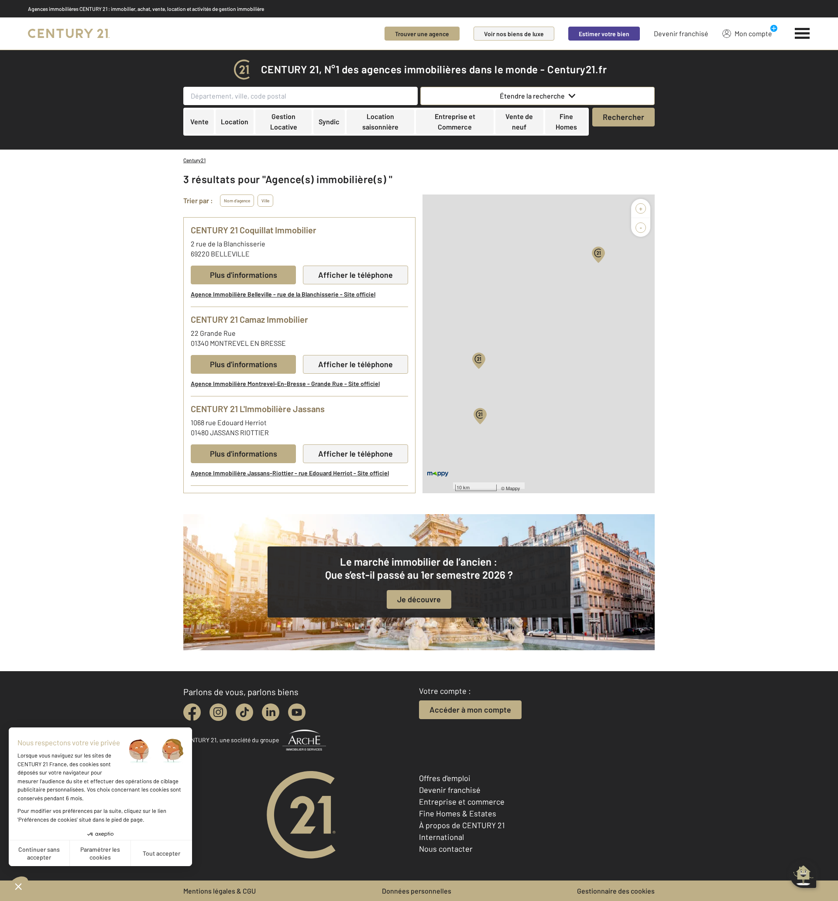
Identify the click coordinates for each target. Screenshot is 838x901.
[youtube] (297, 712)
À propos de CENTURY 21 (462, 825)
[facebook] (192, 712)
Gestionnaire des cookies (616, 891)
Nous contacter (446, 848)
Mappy (513, 488)
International (441, 837)
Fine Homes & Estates (457, 813)
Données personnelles (416, 891)
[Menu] (802, 33)
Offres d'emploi (445, 778)
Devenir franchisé (681, 33)
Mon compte (753, 33)
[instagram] (218, 712)
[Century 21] (69, 33)
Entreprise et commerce (462, 801)
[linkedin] (270, 712)
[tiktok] (244, 712)
